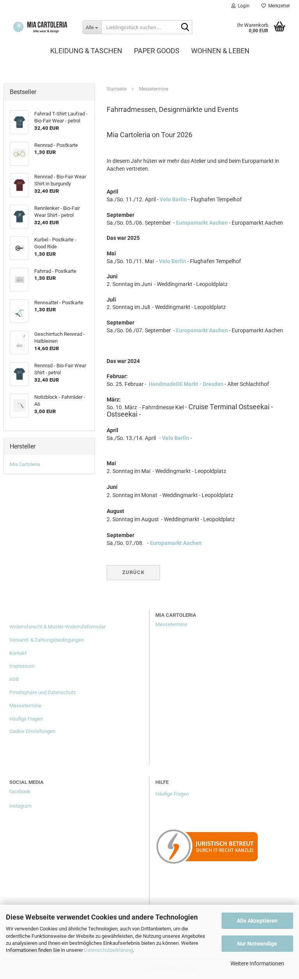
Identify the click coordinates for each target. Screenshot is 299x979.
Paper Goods (156, 51)
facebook (19, 791)
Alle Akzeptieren (257, 921)
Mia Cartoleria (25, 464)
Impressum (22, 666)
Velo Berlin (173, 199)
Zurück (133, 572)
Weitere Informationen (257, 963)
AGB (14, 679)
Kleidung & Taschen (86, 51)
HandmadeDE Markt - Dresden (186, 384)
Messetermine (25, 706)
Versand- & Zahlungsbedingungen (46, 640)
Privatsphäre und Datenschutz (42, 692)
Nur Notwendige (257, 944)
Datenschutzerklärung (108, 950)
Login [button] (243, 6)
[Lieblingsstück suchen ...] (185, 28)
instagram (20, 806)
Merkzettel (278, 6)
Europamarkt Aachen (202, 223)
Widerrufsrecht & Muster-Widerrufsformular (57, 627)
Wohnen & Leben (220, 51)
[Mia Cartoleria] (40, 27)
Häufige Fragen (26, 719)
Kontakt (17, 653)
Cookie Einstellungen (32, 731)
